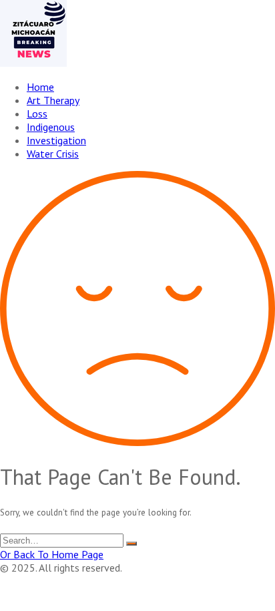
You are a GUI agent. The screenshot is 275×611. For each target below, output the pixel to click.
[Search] (131, 544)
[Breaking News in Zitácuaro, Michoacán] (33, 62)
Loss (37, 113)
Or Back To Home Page (51, 554)
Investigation (56, 140)
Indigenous (51, 127)
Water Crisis (53, 153)
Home (40, 86)
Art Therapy (53, 100)
